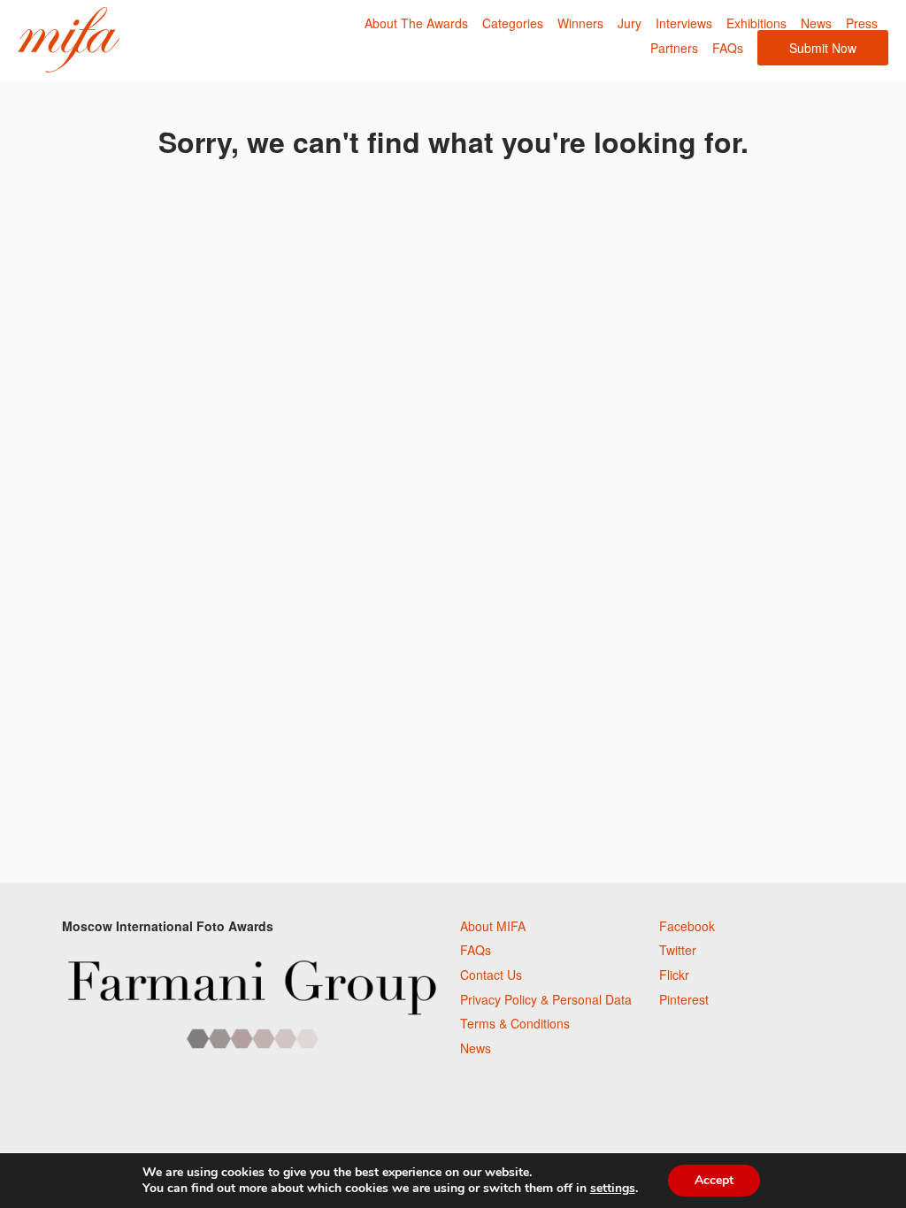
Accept (714, 1180)
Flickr (674, 974)
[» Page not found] (68, 40)
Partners (674, 48)
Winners (580, 23)
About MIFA (493, 926)
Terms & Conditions (515, 1023)
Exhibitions (756, 23)
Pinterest (684, 999)
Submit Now (822, 48)
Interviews (684, 23)
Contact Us (491, 974)
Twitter (677, 950)
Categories (512, 23)
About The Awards (416, 23)
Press (862, 23)
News (816, 23)
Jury (629, 23)
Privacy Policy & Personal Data (546, 999)
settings (612, 1189)
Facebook (687, 926)
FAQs (727, 48)
